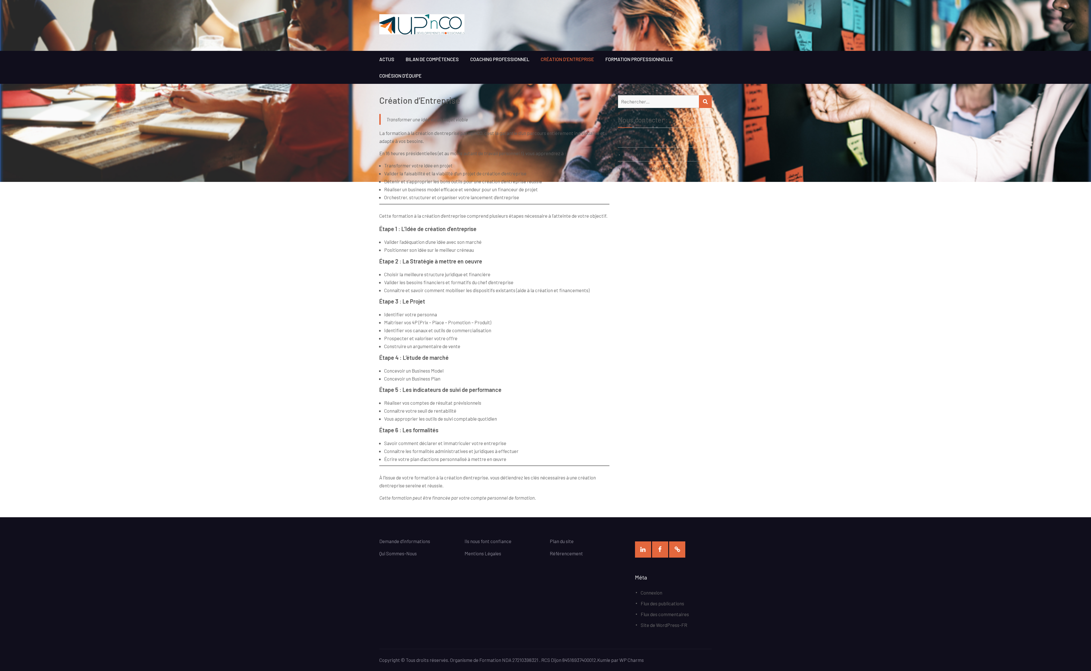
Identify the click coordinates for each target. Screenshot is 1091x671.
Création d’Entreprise (567, 59)
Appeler (632, 140)
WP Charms (631, 660)
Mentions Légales (483, 553)
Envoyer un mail (640, 154)
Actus (386, 59)
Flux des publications (662, 603)
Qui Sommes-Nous (398, 553)
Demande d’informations (405, 541)
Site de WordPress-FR (664, 625)
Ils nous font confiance (488, 541)
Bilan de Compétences (432, 59)
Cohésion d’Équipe (400, 75)
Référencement (566, 553)
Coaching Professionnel (499, 59)
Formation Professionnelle (639, 59)
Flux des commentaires (665, 614)
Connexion (651, 592)
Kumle (603, 660)
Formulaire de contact (647, 168)
